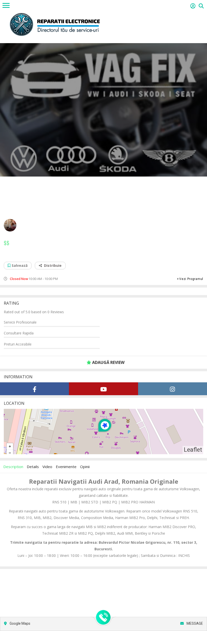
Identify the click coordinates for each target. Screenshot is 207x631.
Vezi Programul (191, 279)
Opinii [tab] (85, 466)
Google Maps (19, 623)
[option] (103, 110)
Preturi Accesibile (18, 344)
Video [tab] (47, 466)
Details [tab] (33, 466)
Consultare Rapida (19, 333)
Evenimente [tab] (66, 466)
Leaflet (193, 449)
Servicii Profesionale (20, 322)
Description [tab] (13, 466)
